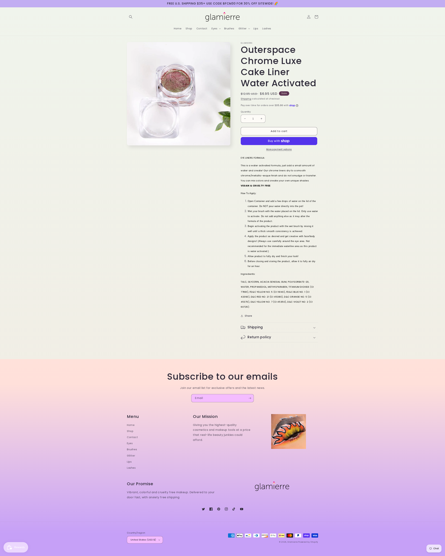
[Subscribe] (250, 398)
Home (131, 425)
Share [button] (248, 316)
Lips (129, 461)
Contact (132, 437)
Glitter (131, 455)
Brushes (132, 449)
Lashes (131, 468)
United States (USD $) (143, 539)
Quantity (246, 111)
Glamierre (293, 542)
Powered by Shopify (308, 542)
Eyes (130, 443)
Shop (130, 431)
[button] (131, 17)
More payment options (279, 149)
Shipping (246, 98)
